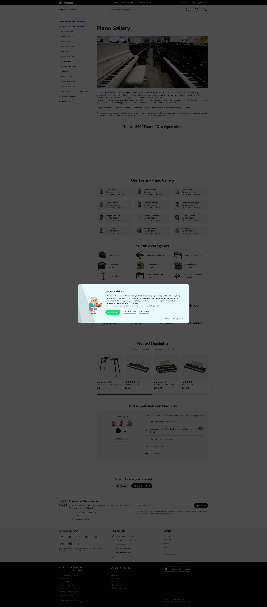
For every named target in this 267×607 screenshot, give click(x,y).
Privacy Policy (178, 319)
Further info (144, 311)
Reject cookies (130, 311)
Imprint (168, 319)
